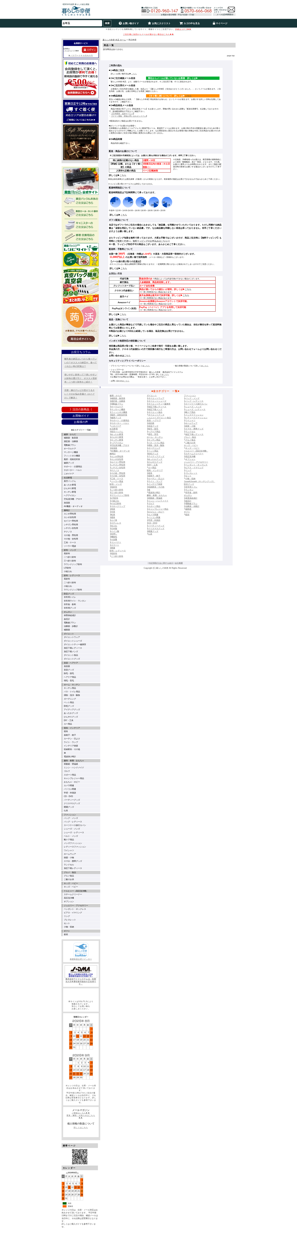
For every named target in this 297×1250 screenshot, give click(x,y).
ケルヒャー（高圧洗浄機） (76, 891)
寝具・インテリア (72, 728)
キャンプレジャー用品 (74, 778)
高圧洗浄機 (69, 898)
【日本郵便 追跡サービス (122, 114)
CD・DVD (68, 796)
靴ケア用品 (69, 839)
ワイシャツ (69, 850)
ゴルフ (67, 771)
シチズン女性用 (71, 528)
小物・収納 (69, 927)
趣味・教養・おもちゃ (74, 760)
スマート (115, 545)
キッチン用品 (70, 688)
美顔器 (67, 666)
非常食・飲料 (70, 604)
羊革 (113, 512)
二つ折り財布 (70, 557)
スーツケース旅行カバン (75, 825)
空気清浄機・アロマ (73, 499)
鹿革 (113, 517)
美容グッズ (69, 670)
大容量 (114, 539)
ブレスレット (70, 920)
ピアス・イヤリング (73, 912)
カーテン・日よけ (72, 738)
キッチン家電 (70, 492)
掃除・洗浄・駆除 (72, 695)
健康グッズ (69, 463)
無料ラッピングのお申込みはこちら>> (151, 241)
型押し (114, 534)
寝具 (66, 731)
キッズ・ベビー (71, 883)
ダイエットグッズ (72, 659)
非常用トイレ (70, 597)
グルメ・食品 (70, 872)
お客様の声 (81, 421)
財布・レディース (72, 575)
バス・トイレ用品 (72, 691)
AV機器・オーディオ (73, 506)
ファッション (70, 815)
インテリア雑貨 (71, 746)
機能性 (114, 537)
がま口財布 (116, 503)
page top (231, 56)
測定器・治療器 (71, 441)
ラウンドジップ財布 (73, 564)
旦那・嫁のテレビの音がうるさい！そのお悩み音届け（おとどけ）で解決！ (79, 394)
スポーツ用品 (70, 775)
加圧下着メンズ (71, 651)
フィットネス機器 (72, 456)
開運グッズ (69, 807)
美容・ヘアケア (71, 663)
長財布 (67, 553)
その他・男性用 (71, 535)
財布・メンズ (70, 550)
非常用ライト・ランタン (75, 601)
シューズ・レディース (74, 832)
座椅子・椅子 (70, 735)
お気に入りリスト (161, 23)
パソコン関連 (70, 789)
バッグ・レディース (73, 821)
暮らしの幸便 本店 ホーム (114, 40)
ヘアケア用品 (70, 677)
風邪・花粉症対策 (72, 459)
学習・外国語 (70, 793)
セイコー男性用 (71, 521)
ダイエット (69, 634)
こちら (134, 74)
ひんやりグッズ (71, 717)
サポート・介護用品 (73, 466)
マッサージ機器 (71, 452)
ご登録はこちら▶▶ (81, 1113)
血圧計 (67, 619)
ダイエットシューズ (73, 641)
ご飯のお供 (69, 879)
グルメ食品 (69, 876)
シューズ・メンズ (72, 829)
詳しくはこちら (81, 1127)
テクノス (68, 531)
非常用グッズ (70, 608)
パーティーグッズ (72, 800)
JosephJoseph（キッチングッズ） (199, 481)
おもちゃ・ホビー (72, 782)
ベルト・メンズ (71, 836)
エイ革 (114, 520)
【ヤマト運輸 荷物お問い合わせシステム (128, 116)
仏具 (66, 810)
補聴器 (67, 630)
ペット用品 (69, 702)
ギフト (67, 931)
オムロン (68, 612)
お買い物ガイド (131, 23)
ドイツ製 (115, 531)
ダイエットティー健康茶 (75, 644)
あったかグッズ (71, 713)
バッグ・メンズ (71, 818)
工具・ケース (70, 542)
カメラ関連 (69, 785)
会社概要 (179, 563)
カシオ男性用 (70, 514)
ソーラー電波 (70, 546)
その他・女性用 (71, 539)
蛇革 (113, 514)
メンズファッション (73, 843)
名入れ (114, 526)
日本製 (114, 528)
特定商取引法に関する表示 (161, 563)
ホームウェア (70, 854)
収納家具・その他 (72, 749)
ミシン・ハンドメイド (74, 767)
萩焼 (66, 934)
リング (67, 916)
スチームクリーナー (73, 894)
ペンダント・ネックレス (75, 909)
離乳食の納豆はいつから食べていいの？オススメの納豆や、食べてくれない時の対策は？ (80, 362)
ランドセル (69, 864)
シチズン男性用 (71, 524)
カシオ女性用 (70, 517)
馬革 (113, 509)
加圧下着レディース (73, 648)
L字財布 (67, 568)
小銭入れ (68, 571)
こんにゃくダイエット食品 (159, 418)
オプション (69, 901)
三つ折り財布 (70, 561)
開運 (113, 548)
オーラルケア (70, 448)
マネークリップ (118, 506)
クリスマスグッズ (72, 803)
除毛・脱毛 (69, 673)
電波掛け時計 (70, 756)
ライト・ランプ (71, 742)
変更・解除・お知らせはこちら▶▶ (81, 1116)
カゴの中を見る (192, 23)
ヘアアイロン (70, 495)
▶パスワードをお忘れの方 (81, 55)
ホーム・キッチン (72, 684)
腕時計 (67, 510)
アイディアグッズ (72, 709)
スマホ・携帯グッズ (73, 861)
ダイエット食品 (71, 655)
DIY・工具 (68, 720)
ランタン (189, 490)
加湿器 (67, 503)
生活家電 (68, 478)
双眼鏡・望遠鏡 (71, 764)
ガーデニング (70, 699)
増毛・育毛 (69, 680)
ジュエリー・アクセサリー (76, 905)
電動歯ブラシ (70, 445)
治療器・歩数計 (71, 626)
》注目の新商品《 (81, 409)
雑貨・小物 (69, 857)
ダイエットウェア (72, 637)
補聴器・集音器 (71, 438)
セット (67, 923)
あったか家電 (70, 485)
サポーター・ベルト (73, 470)
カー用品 (68, 724)
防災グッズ (69, 594)
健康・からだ (70, 434)
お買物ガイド (81, 415)
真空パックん (70, 481)
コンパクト (116, 542)
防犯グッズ (69, 706)
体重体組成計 (70, 615)
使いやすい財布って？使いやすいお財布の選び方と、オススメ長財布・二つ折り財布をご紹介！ (80, 378)
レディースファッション (75, 847)
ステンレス (116, 523)
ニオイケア (69, 474)
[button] (81, 994)
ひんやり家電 (70, 488)
